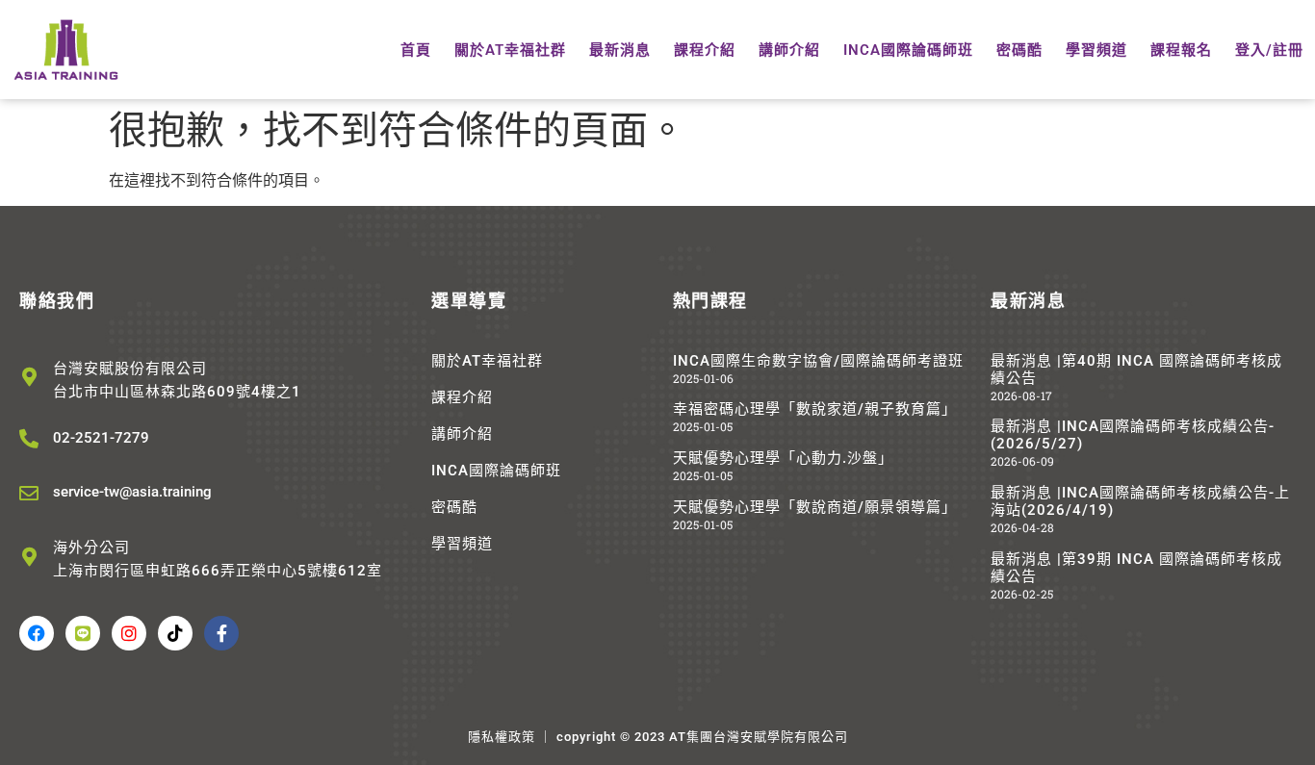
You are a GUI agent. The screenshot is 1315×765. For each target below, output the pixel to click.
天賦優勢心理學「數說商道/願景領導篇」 (815, 507)
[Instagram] (129, 633)
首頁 (415, 50)
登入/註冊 (1269, 50)
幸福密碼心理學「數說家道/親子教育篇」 (815, 409)
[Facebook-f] (221, 633)
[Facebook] (36, 633)
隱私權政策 (501, 736)
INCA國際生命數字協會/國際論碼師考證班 (818, 361)
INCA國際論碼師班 (908, 50)
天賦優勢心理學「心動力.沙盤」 (783, 458)
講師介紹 (789, 50)
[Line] (82, 633)
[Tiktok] (175, 633)
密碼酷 (1019, 50)
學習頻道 (1096, 50)
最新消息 (620, 50)
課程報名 (1181, 50)
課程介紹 (704, 50)
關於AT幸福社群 (510, 50)
